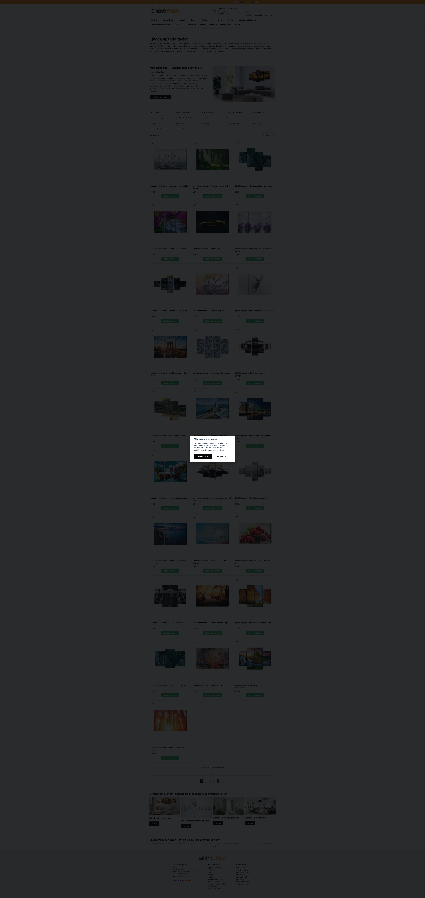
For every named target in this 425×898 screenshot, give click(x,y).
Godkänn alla (203, 456)
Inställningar (222, 456)
